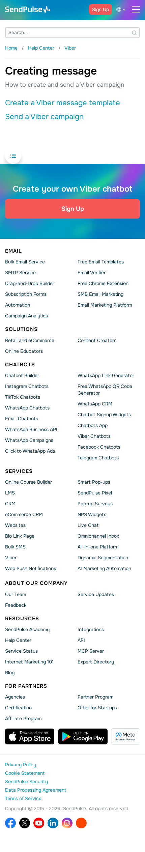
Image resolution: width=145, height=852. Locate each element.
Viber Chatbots (94, 436)
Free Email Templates (101, 262)
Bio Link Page (19, 536)
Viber (11, 558)
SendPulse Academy (27, 629)
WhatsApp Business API (31, 429)
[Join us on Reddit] (81, 823)
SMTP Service (20, 272)
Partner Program (95, 697)
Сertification (18, 708)
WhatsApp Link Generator (106, 375)
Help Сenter (18, 640)
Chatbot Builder (22, 375)
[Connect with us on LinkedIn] (53, 823)
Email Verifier (92, 272)
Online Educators (24, 351)
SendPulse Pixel (95, 493)
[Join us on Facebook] (10, 823)
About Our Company (36, 583)
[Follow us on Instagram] (67, 823)
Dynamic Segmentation (103, 558)
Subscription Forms (26, 294)
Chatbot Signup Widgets (104, 414)
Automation (17, 305)
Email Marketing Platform (105, 305)
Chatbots (20, 364)
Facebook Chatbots (99, 447)
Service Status (21, 651)
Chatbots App (93, 425)
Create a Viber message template (62, 103)
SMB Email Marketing (100, 294)
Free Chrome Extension (103, 283)
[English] (122, 9)
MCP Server (91, 651)
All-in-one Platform (98, 547)
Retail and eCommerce (29, 340)
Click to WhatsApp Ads (30, 451)
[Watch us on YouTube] (38, 823)
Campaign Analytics (26, 316)
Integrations (91, 629)
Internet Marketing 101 (29, 662)
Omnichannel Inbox (98, 536)
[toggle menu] (136, 9)
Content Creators (97, 340)
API (81, 640)
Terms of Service (23, 798)
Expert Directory (96, 662)
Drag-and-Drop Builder (29, 283)
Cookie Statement (25, 773)
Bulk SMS (15, 547)
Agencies (15, 697)
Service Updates (96, 594)
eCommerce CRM (24, 514)
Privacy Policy (20, 765)
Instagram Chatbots (27, 386)
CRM (10, 504)
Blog (9, 673)
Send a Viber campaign (44, 116)
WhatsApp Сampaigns (29, 440)
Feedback (15, 605)
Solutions (21, 329)
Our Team (15, 594)
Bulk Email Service (25, 262)
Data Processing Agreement (35, 790)
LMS (10, 493)
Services (19, 471)
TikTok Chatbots (22, 397)
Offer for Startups (97, 708)
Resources (22, 618)
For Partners (26, 686)
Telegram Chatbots (98, 458)
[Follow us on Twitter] (24, 823)
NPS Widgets (92, 514)
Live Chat (88, 525)
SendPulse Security (26, 781)
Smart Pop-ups (94, 482)
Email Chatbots (21, 419)
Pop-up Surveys (95, 504)
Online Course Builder (28, 482)
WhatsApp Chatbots (27, 408)
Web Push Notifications (30, 568)
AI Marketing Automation (104, 568)
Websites (15, 525)
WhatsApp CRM (95, 404)
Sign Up (100, 9)
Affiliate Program (23, 718)
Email (13, 251)
